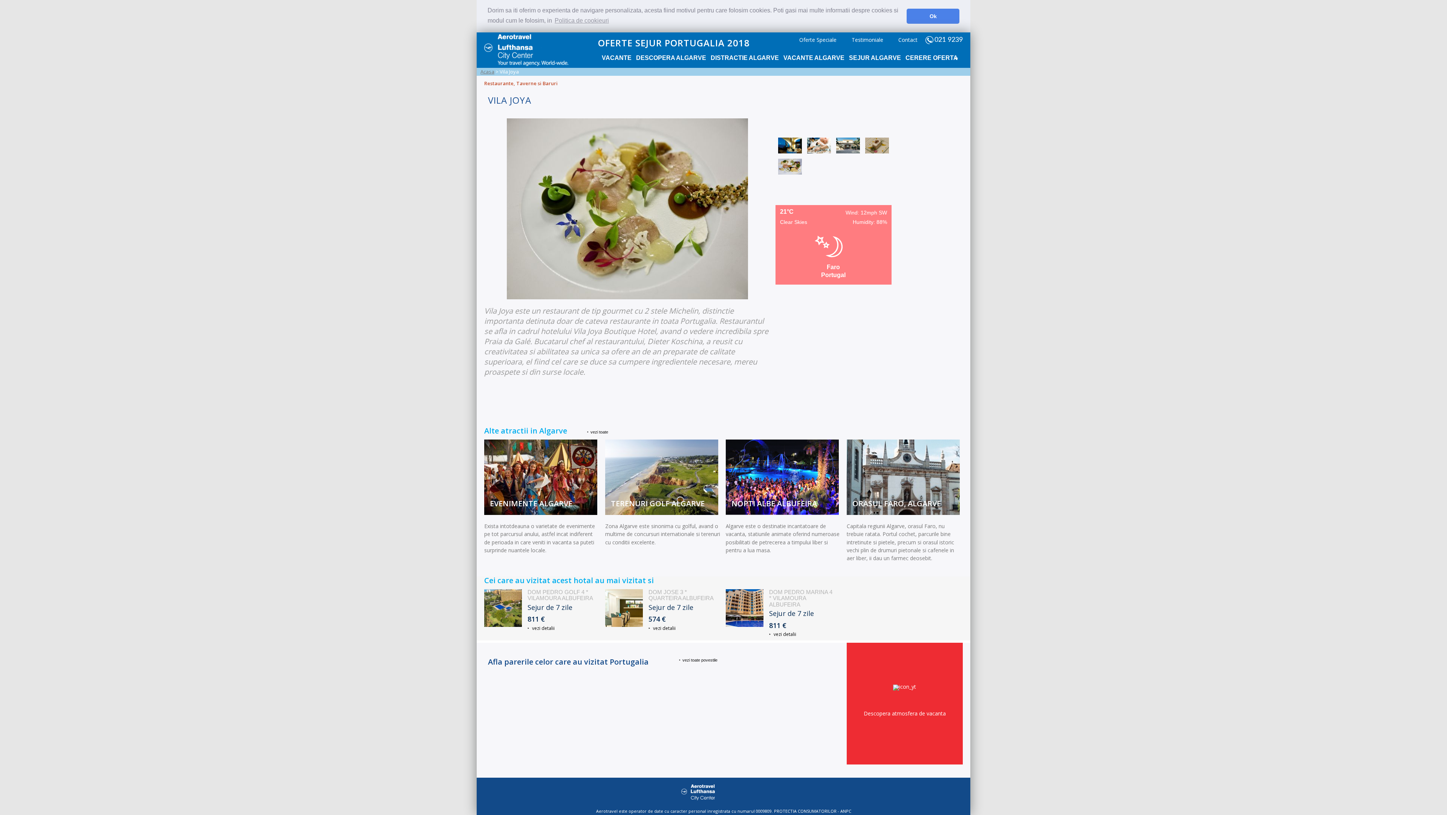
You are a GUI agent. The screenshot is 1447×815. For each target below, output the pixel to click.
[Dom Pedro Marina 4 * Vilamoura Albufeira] (744, 608)
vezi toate (599, 432)
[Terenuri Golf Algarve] (661, 513)
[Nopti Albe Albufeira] (782, 513)
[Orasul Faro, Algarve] (903, 513)
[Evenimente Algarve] (540, 513)
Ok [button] (933, 16)
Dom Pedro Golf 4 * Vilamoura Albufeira (560, 595)
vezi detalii (543, 628)
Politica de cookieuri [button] (582, 20)
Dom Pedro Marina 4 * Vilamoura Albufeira (800, 598)
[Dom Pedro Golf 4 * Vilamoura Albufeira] (503, 608)
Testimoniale (867, 39)
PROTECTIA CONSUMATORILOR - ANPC (812, 811)
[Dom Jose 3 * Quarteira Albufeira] (624, 608)
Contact (908, 39)
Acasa (487, 71)
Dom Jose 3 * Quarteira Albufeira (681, 595)
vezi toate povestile (699, 660)
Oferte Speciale (818, 39)
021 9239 (949, 40)
